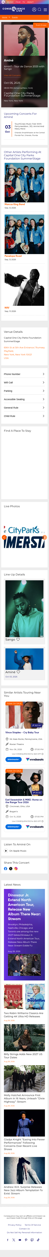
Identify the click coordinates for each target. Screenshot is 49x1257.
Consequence (3, 2)
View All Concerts (12, 75)
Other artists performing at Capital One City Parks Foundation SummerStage (22, 155)
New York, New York (13, 100)
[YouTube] (23, 1239)
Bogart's (14, 811)
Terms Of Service (33, 1225)
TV (24, 2)
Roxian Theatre (17, 744)
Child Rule (9, 416)
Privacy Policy (14, 1225)
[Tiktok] (41, 1239)
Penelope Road (13, 256)
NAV (7, 308)
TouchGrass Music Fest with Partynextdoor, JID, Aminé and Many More (29, 126)
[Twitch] (35, 1239)
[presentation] (4, 537)
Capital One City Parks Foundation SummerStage (22, 94)
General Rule (11, 407)
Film (18, 2)
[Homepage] (14, 9)
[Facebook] (11, 1239)
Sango (10, 639)
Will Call (8, 382)
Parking (8, 391)
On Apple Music (17, 851)
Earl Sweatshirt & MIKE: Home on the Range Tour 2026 (23, 801)
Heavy (30, 2)
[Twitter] (17, 1239)
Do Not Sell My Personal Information (24, 1232)
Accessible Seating (14, 399)
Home (4, 17)
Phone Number (12, 374)
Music (10, 2)
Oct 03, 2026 (11, 676)
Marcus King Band (15, 204)
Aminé (10, 672)
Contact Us (24, 1228)
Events (15, 17)
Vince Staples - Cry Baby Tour (22, 732)
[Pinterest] (29, 1239)
